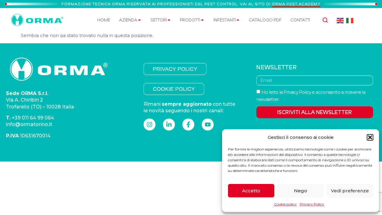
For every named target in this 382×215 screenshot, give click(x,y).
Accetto (251, 191)
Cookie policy (285, 204)
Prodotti (190, 20)
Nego (300, 191)
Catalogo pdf (265, 20)
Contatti (300, 20)
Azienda (128, 20)
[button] (370, 137)
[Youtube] (208, 124)
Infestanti (224, 20)
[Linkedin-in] (169, 124)
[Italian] (350, 20)
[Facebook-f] (188, 124)
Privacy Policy (312, 204)
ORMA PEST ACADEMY (296, 4)
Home (103, 20)
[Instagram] (149, 124)
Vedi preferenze (350, 191)
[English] (340, 20)
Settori (158, 20)
